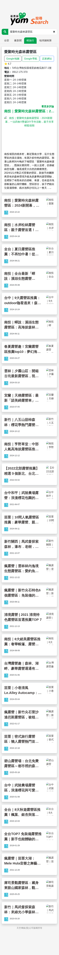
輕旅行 (30, 40)
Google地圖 (12, 58)
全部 (6, 40)
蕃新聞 (18, 40)
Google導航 (30, 58)
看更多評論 (47, 106)
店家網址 (47, 58)
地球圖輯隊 (45, 40)
